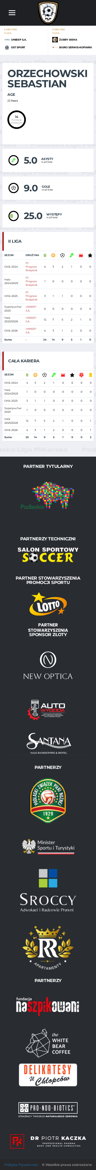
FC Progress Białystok (31, 266)
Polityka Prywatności (21, 1165)
